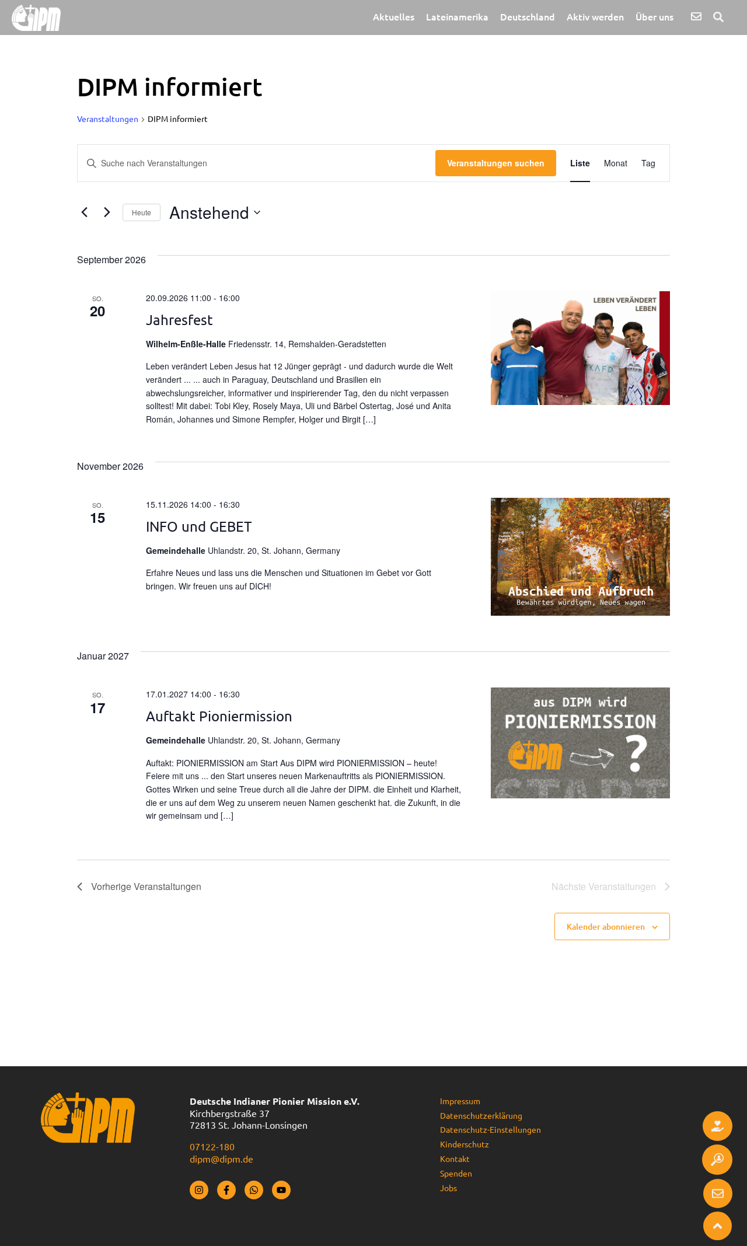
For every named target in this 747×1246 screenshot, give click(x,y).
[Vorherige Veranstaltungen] (84, 212)
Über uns (654, 17)
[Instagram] (199, 1190)
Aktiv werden (595, 17)
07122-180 (212, 1147)
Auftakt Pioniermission (219, 716)
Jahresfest (179, 320)
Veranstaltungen (107, 119)
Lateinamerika (457, 17)
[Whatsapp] (254, 1190)
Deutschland (527, 17)
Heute (141, 212)
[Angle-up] (717, 1226)
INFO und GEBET (199, 527)
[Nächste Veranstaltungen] (107, 212)
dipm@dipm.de (221, 1159)
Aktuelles (393, 17)
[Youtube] (281, 1190)
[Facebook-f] (226, 1190)
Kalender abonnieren (606, 926)
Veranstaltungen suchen (495, 163)
